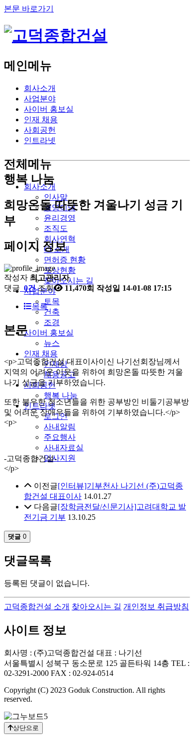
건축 (52, 312)
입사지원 (60, 458)
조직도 (56, 228)
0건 (29, 288)
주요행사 (60, 437)
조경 (52, 322)
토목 (52, 301)
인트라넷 (40, 140)
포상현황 (60, 270)
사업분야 (40, 98)
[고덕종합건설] (55, 35)
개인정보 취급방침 (156, 606)
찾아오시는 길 (96, 606)
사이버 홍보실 (49, 109)
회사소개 (40, 88)
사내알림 (60, 426)
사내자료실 (64, 447)
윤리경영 (60, 218)
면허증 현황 (65, 259)
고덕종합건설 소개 (37, 606)
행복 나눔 (61, 395)
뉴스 (52, 343)
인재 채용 (41, 119)
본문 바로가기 (29, 8)
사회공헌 (40, 130)
